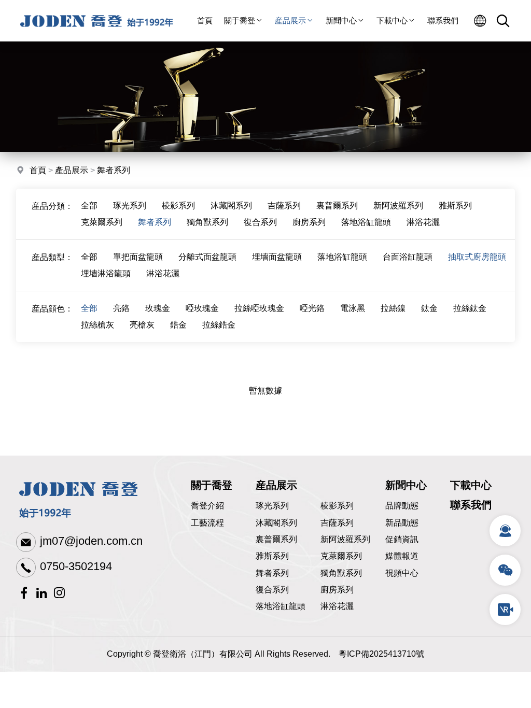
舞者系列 (113, 170)
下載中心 (392, 20)
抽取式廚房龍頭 (477, 256)
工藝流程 (207, 522)
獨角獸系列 (207, 222)
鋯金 (178, 324)
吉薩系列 (284, 205)
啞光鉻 (312, 308)
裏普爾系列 (337, 205)
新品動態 (401, 522)
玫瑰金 (157, 308)
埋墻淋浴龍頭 (106, 273)
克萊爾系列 (101, 222)
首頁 (205, 20)
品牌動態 (401, 505)
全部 (89, 205)
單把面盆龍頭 (138, 256)
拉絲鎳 (393, 308)
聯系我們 (442, 20)
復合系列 (260, 222)
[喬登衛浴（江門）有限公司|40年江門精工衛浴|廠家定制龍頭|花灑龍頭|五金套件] (96, 38)
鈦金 (429, 308)
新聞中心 (341, 20)
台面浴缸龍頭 (407, 256)
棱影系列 (178, 205)
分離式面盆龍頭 (207, 256)
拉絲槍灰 (97, 324)
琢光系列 (129, 205)
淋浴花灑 (423, 222)
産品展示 (290, 20)
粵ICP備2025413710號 (381, 653)
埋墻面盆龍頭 (277, 256)
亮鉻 (121, 308)
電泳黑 (352, 308)
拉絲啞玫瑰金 (259, 308)
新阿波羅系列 (398, 205)
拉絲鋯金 (218, 324)
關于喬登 (239, 20)
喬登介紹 (207, 505)
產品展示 (71, 170)
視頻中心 (401, 573)
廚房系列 (309, 222)
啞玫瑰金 (202, 308)
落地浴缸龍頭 (366, 222)
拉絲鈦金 (469, 308)
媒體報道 (401, 555)
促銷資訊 (401, 539)
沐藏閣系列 (231, 205)
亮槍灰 (142, 324)
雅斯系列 (455, 205)
